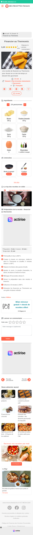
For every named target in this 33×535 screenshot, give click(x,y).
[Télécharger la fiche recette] (22, 89)
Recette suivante (24, 379)
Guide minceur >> (9, 2)
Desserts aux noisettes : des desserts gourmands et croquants (24, 417)
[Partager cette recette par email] (4, 89)
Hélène (8, 297)
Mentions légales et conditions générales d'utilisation (16, 517)
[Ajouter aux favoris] (28, 89)
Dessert (14, 33)
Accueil (6, 33)
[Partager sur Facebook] (10, 89)
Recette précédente (9, 379)
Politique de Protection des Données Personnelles (16, 523)
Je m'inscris (16, 464)
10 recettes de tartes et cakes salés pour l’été (24, 434)
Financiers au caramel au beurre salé (23, 401)
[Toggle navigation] (2, 6)
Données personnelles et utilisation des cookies (15, 513)
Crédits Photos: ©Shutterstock (16, 526)
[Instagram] (23, 507)
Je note (17, 93)
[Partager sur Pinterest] (16, 89)
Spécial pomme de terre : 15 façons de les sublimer (7, 434)
